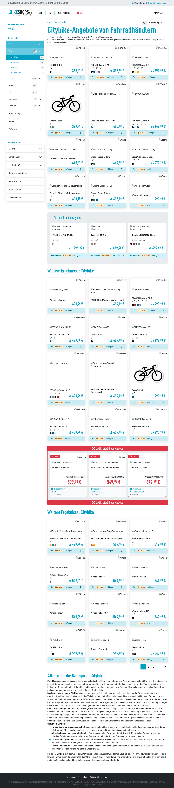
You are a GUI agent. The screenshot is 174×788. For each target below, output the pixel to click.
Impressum (71, 777)
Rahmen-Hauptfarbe (18, 173)
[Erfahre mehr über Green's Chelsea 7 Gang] (149, 152)
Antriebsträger (15, 189)
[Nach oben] (167, 781)
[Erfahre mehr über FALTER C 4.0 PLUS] (68, 238)
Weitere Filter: (14, 142)
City (55, 22)
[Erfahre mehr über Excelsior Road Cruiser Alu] (107, 106)
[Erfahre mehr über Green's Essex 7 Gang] (107, 188)
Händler (160, 13)
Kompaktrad (26, 73)
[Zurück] (138, 666)
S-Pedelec (10, 127)
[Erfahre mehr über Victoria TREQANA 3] (66, 570)
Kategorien (13, 38)
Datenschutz (83, 777)
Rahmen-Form (15, 181)
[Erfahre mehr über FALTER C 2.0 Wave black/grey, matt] (107, 293)
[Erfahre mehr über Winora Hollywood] (149, 188)
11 (159, 667)
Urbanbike (26, 62)
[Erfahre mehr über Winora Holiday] (107, 570)
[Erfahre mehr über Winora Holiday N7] (107, 606)
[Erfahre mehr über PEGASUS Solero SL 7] (147, 238)
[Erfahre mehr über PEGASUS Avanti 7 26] (107, 60)
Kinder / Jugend (13, 111)
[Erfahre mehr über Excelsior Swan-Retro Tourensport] (66, 533)
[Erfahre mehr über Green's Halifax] (149, 376)
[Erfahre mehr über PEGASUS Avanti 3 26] (66, 329)
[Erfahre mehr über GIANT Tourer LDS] (149, 329)
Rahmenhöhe (15, 198)
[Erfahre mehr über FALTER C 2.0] (107, 238)
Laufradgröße (15, 165)
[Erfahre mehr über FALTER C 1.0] (66, 60)
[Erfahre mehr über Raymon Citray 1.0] (107, 642)
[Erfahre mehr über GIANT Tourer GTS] (107, 329)
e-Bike (9, 119)
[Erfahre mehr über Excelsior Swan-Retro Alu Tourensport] (107, 376)
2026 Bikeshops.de (99, 777)
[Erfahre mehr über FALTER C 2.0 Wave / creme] (66, 152)
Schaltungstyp (15, 157)
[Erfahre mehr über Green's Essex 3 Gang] (107, 152)
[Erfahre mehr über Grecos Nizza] (149, 642)
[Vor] (165, 666)
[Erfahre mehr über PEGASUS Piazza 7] (66, 421)
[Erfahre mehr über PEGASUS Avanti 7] (149, 60)
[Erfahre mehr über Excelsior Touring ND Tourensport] (66, 188)
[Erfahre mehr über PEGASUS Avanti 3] (107, 421)
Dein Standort (17, 24)
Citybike (26, 57)
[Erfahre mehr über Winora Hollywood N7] (149, 533)
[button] (64, 13)
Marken (12, 149)
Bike (8, 42)
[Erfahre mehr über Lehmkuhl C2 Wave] (147, 469)
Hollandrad (26, 68)
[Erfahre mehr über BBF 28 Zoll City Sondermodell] (107, 469)
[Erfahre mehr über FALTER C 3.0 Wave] (68, 469)
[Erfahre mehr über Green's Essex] (66, 106)
